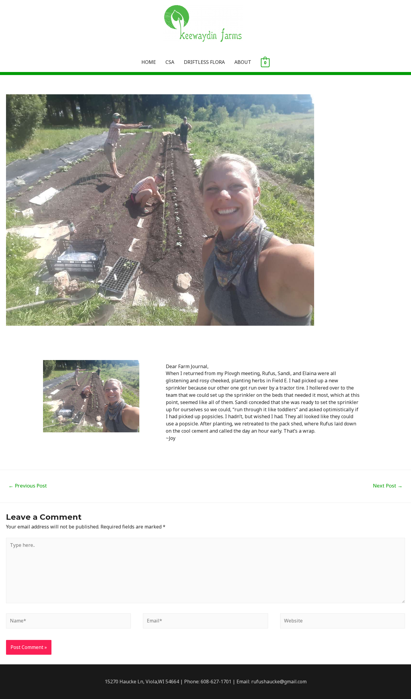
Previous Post (27, 485)
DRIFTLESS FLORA (204, 62)
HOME (148, 62)
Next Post (388, 485)
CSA (169, 62)
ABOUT (242, 62)
